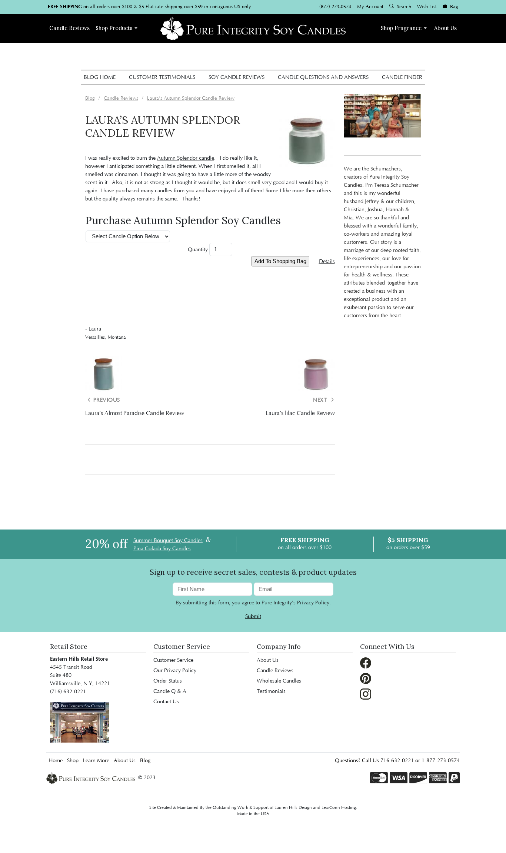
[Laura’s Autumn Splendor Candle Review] (307, 141)
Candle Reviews (275, 671)
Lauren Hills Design (293, 807)
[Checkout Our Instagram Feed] (365, 694)
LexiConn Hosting (339, 807)
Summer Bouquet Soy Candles (168, 541)
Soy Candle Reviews (236, 77)
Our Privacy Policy (174, 671)
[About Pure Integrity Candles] (79, 722)
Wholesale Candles (279, 681)
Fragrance (401, 27)
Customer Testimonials (162, 77)
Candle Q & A (169, 691)
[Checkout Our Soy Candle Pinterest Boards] (365, 678)
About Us (445, 27)
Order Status (167, 681)
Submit (253, 617)
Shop (114, 27)
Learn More (96, 761)
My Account (370, 6)
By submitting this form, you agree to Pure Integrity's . (253, 603)
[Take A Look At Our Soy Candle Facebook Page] (365, 663)
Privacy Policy (313, 603)
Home (56, 761)
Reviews (69, 27)
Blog (145, 761)
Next (321, 400)
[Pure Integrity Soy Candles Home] (253, 27)
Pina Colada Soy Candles (162, 549)
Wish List (427, 6)
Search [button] (403, 6)
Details (327, 262)
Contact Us (166, 702)
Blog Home (100, 77)
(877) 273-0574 (335, 6)
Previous (105, 400)
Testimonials (271, 691)
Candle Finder (402, 77)
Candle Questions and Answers (323, 77)
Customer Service (173, 660)
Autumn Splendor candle (185, 158)
